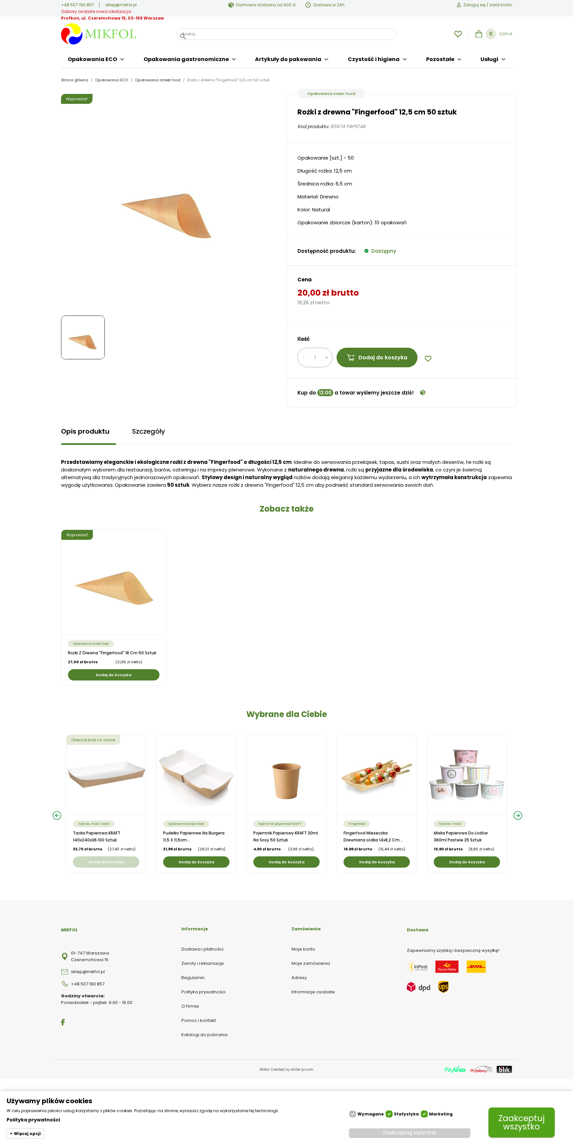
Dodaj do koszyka (382, 357)
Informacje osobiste (313, 992)
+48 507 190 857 (77, 5)
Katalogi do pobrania (204, 1035)
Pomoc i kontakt (198, 1020)
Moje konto (303, 949)
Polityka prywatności (203, 992)
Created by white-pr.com (292, 1069)
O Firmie (190, 1006)
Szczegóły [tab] (148, 431)
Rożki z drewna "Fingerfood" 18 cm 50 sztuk (112, 653)
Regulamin (193, 977)
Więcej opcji (27, 1133)
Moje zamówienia (310, 963)
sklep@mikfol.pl (121, 5)
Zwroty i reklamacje (202, 963)
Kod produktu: (313, 126)
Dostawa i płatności (202, 949)
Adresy (299, 977)
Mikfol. (265, 1069)
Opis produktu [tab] (85, 431)
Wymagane (370, 1114)
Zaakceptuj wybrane (409, 1132)
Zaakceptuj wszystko (521, 1122)
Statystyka (406, 1114)
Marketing (441, 1114)
